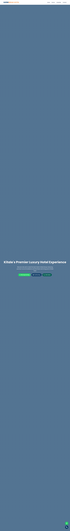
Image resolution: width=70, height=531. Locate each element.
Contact (64, 2)
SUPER (11, 2)
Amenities (59, 2)
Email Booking (37, 274)
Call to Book (47, 274)
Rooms (53, 2)
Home (48, 2)
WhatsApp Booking (25, 274)
